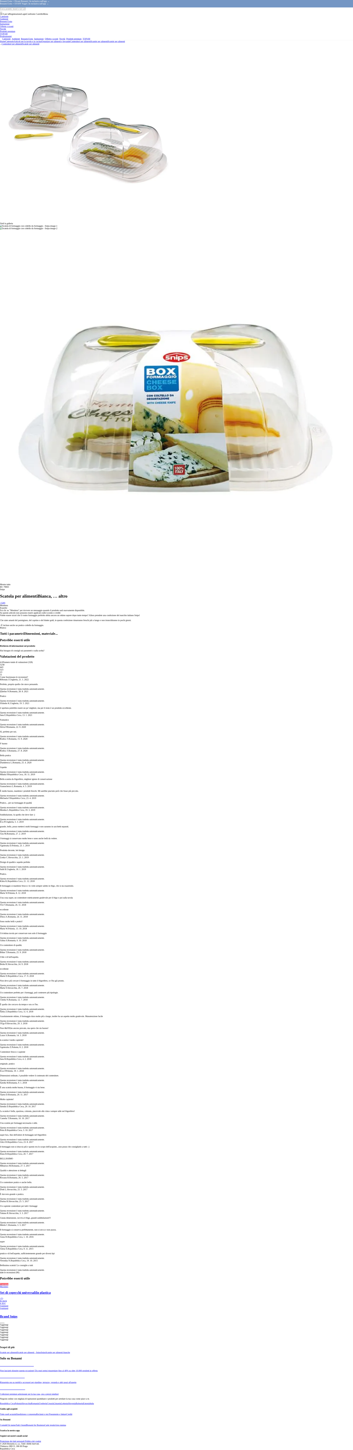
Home (2, 41)
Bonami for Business (35, 1425)
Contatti (3, 1425)
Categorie (9, 41)
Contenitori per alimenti (80, 41)
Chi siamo (11, 1425)
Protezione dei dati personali (12, 1441)
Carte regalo (50, 1425)
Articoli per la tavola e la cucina (27, 41)
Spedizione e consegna (26, 1414)
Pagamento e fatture (57, 1414)
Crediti (69, 1414)
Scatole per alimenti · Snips (29, 1352)
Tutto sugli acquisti (8, 1414)
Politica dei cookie (33, 1441)
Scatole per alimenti (116, 41)
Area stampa (60, 1425)
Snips (43, 1352)
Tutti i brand (21, 1425)
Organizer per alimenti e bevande (55, 41)
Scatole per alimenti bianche (58, 1352)
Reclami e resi (42, 1414)
